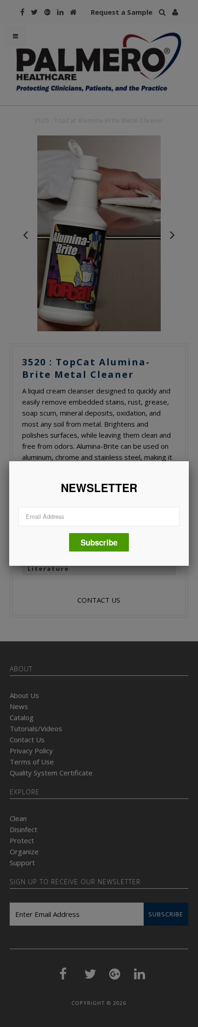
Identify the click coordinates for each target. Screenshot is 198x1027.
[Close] (189, 461)
